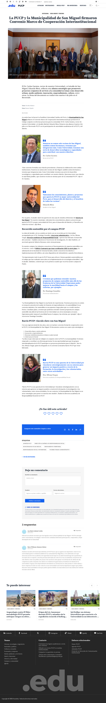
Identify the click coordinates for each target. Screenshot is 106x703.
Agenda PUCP (76, 646)
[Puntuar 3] (53, 413)
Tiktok (69, 633)
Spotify (84, 633)
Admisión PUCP (77, 649)
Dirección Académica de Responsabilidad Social (49, 443)
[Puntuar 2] (49, 413)
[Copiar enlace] (80, 429)
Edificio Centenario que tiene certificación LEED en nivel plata (56, 248)
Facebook (24, 633)
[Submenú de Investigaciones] (54, 5)
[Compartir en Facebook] (72, 429)
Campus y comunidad (11, 661)
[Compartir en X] (68, 429)
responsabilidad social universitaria (34, 449)
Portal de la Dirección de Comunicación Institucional (84, 652)
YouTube (100, 633)
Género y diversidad (10, 659)
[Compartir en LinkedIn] (76, 429)
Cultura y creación (10, 649)
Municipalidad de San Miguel (32, 446)
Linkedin (9, 633)
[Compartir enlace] (34, 609)
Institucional (45, 13)
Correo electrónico (58, 490)
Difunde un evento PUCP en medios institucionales (50, 649)
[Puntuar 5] (61, 413)
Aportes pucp (27, 443)
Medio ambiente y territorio (57, 13)
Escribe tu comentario (31, 474)
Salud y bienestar (9, 656)
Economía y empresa (11, 651)
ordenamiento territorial (52, 446)
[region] (53, 53)
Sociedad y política (10, 646)
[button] (90, 76)
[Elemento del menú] (91, 5)
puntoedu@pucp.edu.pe (55, 656)
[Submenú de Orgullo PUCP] (65, 5)
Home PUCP (76, 644)
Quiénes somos (48, 1)
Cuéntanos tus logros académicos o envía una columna (52, 644)
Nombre (27, 490)
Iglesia (6, 663)
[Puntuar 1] (45, 413)
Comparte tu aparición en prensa (49, 652)
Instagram (54, 633)
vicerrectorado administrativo (59, 449)
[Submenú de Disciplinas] (86, 5)
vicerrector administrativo (60, 235)
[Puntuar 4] (57, 413)
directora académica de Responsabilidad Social (42, 237)
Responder (78, 530)
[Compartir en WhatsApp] (64, 429)
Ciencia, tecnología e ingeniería (14, 644)
